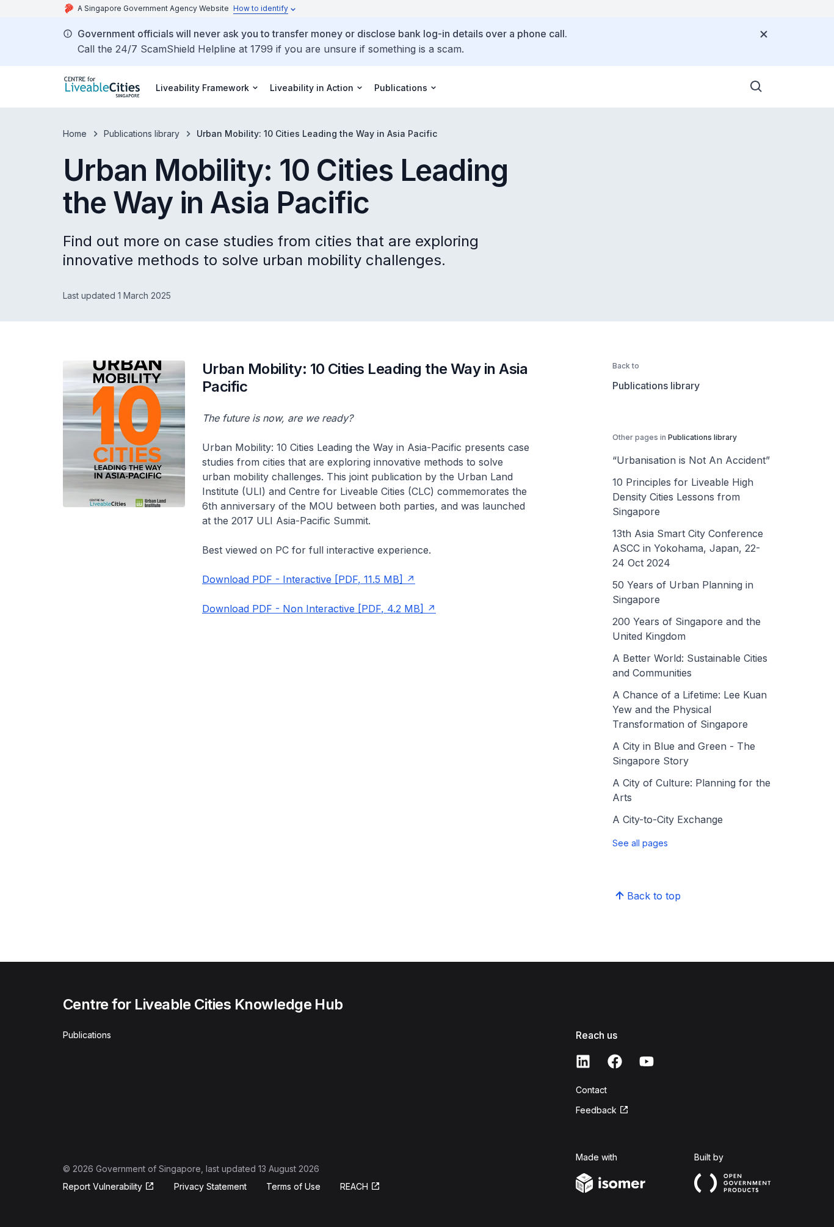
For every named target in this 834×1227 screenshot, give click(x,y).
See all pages (640, 843)
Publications (87, 1035)
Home (75, 133)
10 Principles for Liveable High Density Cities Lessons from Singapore (682, 497)
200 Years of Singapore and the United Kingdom (686, 628)
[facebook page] (614, 1061)
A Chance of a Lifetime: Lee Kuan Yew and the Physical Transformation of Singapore (689, 709)
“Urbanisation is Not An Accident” (691, 460)
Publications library (141, 133)
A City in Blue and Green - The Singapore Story (683, 753)
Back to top (654, 896)
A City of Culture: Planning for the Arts (691, 790)
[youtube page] (646, 1061)
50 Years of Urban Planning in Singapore (682, 592)
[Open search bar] (756, 86)
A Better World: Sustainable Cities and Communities (689, 665)
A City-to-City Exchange (667, 819)
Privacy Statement (210, 1186)
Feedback (596, 1110)
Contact (591, 1090)
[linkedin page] (583, 1061)
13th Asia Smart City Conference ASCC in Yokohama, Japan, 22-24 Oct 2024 (687, 548)
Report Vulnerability (102, 1186)
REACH (354, 1186)
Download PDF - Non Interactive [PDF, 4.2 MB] (313, 609)
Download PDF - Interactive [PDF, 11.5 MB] (302, 579)
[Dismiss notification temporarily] (763, 34)
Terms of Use (293, 1186)
